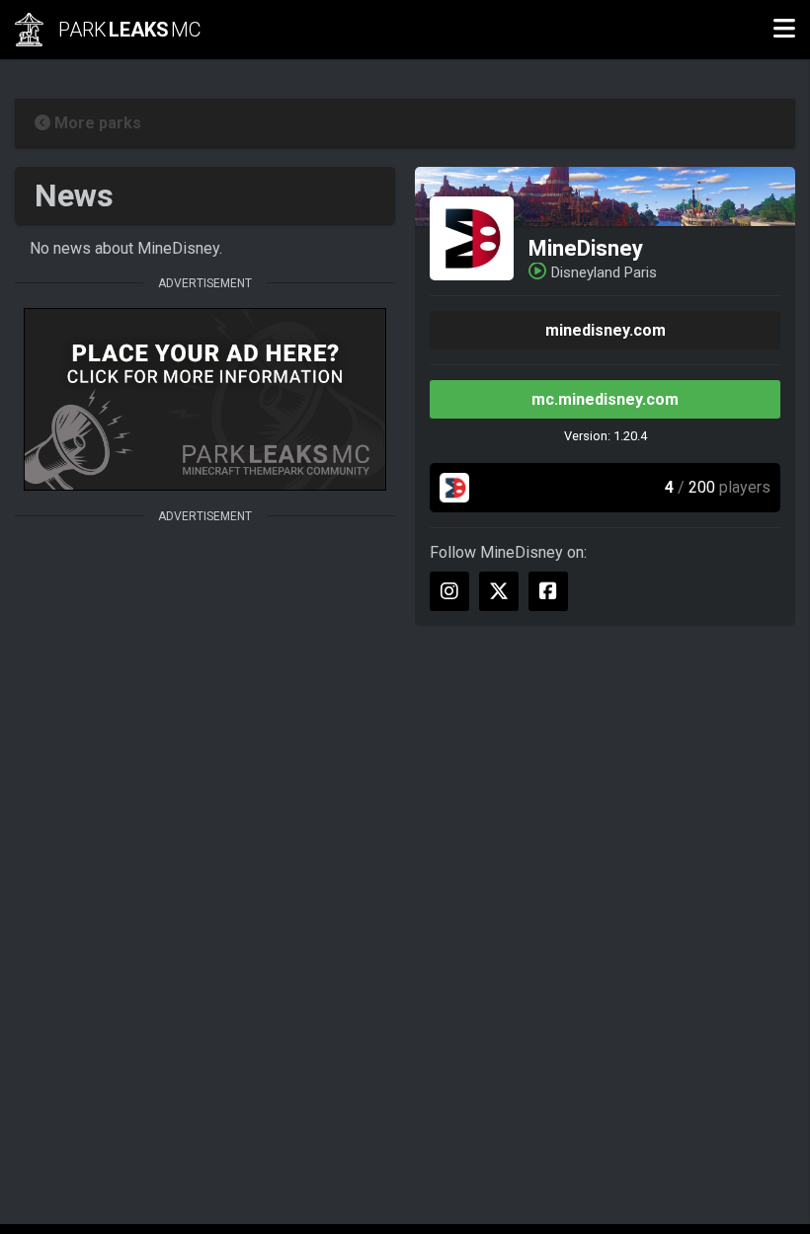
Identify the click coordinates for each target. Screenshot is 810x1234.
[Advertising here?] (205, 399)
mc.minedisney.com (605, 399)
